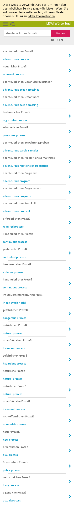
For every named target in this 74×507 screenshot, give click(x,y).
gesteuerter (10, 249)
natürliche (9, 370)
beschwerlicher (12, 264)
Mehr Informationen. (41, 16)
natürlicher (10, 386)
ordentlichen (11, 447)
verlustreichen (12, 477)
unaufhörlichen (12, 340)
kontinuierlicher (13, 279)
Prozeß (28, 51)
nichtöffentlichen (14, 416)
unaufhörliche (12, 401)
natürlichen (10, 325)
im (4, 294)
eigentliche (10, 492)
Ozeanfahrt (31, 97)
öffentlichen (10, 462)
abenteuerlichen (13, 51)
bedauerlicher (11, 112)
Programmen (32, 188)
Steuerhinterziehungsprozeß (25, 294)
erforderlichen (12, 218)
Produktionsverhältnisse (39, 157)
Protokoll (30, 203)
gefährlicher (10, 355)
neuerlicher (10, 66)
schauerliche (11, 127)
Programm (30, 173)
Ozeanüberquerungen (38, 81)
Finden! (60, 33)
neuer (6, 431)
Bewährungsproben (36, 142)
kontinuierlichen (13, 234)
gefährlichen (11, 310)
